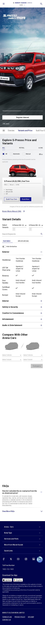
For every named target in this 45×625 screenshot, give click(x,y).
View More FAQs (8, 511)
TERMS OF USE (7, 617)
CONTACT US (6, 620)
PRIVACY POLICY (20, 617)
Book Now (25, 199)
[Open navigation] (3, 3)
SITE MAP (31, 617)
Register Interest (22, 117)
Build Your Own (11, 199)
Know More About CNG (11, 211)
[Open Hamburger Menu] (3, 130)
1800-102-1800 (8, 569)
